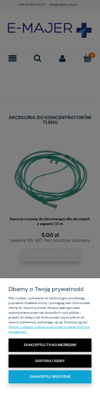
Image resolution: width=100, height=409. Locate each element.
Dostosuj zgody (50, 361)
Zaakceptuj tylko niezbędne (50, 345)
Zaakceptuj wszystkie (50, 377)
